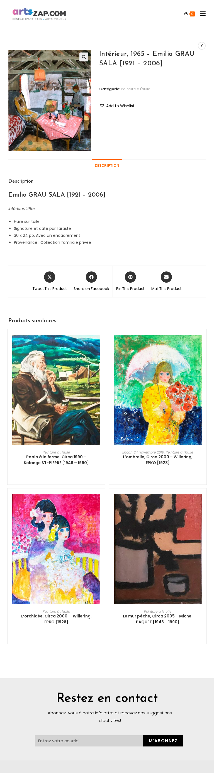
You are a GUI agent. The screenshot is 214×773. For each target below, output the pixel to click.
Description (107, 165)
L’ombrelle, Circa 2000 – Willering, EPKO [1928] (158, 460)
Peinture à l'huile (135, 89)
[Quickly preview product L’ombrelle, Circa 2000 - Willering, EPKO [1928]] (203, 344)
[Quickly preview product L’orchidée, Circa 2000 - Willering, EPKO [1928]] (102, 503)
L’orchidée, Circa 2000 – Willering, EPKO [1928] (56, 619)
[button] (117, 105)
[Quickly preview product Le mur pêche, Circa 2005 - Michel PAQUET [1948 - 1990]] (203, 503)
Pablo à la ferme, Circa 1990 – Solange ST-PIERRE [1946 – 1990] (56, 460)
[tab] (107, 165)
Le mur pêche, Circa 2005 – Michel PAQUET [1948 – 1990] (158, 619)
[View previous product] (202, 46)
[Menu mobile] (201, 13)
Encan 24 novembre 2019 (143, 452)
